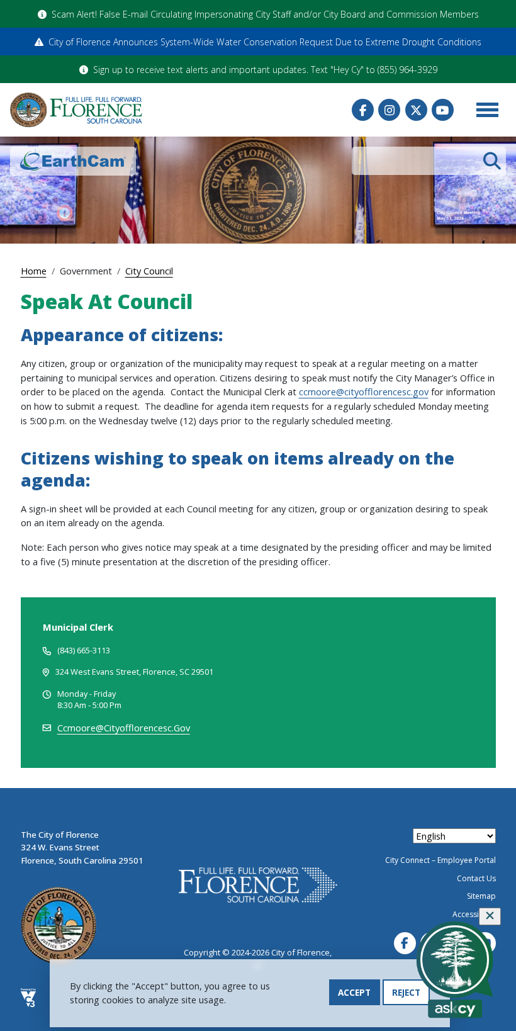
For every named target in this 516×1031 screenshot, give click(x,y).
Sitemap (481, 896)
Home (34, 270)
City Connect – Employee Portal (440, 860)
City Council (149, 270)
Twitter (416, 110)
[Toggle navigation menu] (487, 110)
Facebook (363, 110)
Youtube (443, 110)
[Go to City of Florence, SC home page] (76, 110)
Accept (354, 992)
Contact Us (476, 878)
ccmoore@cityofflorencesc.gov (364, 391)
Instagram (389, 110)
